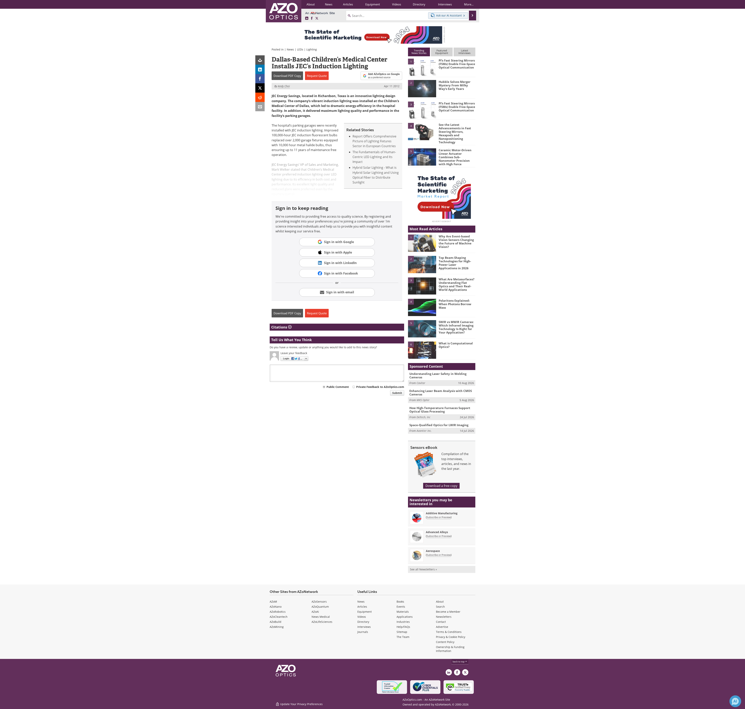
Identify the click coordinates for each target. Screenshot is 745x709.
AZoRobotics (278, 611)
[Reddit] (260, 97)
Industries (403, 622)
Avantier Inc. (424, 431)
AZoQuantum (320, 606)
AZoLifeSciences (322, 622)
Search (440, 606)
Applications (405, 617)
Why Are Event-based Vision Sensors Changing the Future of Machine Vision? (456, 241)
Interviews (364, 627)
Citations (279, 327)
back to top (459, 661)
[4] (422, 131)
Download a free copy (441, 486)
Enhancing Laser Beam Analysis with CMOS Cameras (440, 392)
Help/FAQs (403, 627)
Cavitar (421, 383)
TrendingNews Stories (418, 52)
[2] (422, 88)
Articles (362, 606)
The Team (403, 637)
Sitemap (402, 632)
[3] (422, 109)
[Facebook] (260, 78)
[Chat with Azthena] (735, 701)
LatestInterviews (464, 52)
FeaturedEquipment (441, 52)
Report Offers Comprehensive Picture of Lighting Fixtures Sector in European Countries (374, 141)
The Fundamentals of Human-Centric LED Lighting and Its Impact (374, 157)
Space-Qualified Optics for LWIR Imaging (438, 425)
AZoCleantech (279, 617)
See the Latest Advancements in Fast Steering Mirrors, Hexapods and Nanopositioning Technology (455, 133)
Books (400, 601)
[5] (422, 156)
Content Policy (445, 642)
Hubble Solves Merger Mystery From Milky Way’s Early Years (454, 85)
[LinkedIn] (260, 69)
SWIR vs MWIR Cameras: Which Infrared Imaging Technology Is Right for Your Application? (456, 327)
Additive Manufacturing (441, 513)
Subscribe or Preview (439, 517)
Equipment (364, 611)
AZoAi (315, 611)
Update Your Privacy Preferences (301, 704)
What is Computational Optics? (456, 345)
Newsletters (443, 617)
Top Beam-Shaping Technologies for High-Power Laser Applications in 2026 (455, 263)
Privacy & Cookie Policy (450, 637)
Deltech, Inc (423, 417)
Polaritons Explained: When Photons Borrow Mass (455, 304)
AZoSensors (319, 601)
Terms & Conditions (449, 632)
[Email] (260, 106)
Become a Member (448, 611)
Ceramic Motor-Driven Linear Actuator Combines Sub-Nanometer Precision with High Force (455, 157)
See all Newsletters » (423, 569)
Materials (403, 611)
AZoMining (277, 627)
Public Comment (338, 387)
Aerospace (433, 551)
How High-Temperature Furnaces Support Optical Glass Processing (439, 409)
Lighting (311, 49)
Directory (363, 622)
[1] (422, 67)
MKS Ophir (423, 400)
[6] (422, 350)
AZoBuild (275, 622)
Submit (397, 393)
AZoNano (276, 606)
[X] (260, 88)
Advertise (442, 627)
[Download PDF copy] (260, 60)
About (440, 601)
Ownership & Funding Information (450, 649)
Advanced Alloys (437, 532)
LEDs (300, 49)
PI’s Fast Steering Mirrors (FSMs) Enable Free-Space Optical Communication (457, 63)
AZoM (273, 601)
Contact (441, 622)
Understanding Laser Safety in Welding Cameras (437, 375)
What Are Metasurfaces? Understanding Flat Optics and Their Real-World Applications (456, 284)
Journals (362, 632)
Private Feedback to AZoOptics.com (380, 387)
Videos (361, 617)
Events (401, 606)
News (290, 49)
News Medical (321, 617)
